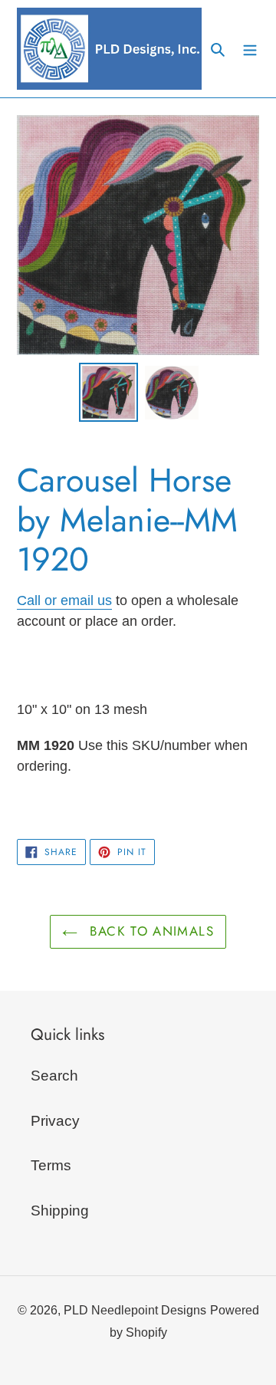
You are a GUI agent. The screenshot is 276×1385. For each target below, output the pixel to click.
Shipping (60, 1210)
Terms (51, 1165)
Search (54, 1076)
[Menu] (250, 48)
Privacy (55, 1121)
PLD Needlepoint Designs (135, 1310)
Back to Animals (149, 931)
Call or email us (64, 600)
